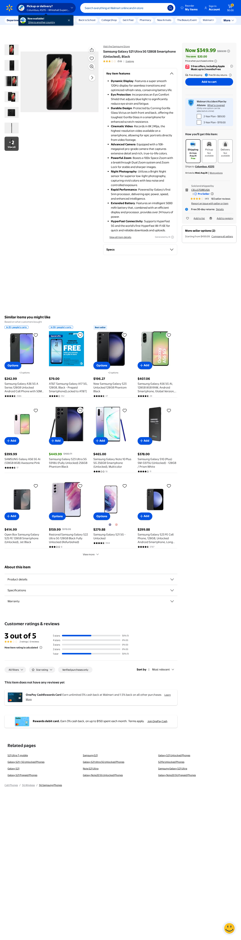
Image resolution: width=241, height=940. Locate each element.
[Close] (69, 20)
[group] (118, 61)
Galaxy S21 (13, 768)
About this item (18, 567)
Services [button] (38, 20)
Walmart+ (208, 19)
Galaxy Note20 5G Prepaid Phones (177, 775)
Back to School (87, 19)
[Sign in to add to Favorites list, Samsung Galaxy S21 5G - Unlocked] (125, 486)
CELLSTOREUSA (200, 189)
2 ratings (130, 61)
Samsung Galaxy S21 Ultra (172, 768)
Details (220, 209)
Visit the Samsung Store (116, 46)
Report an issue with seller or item (209, 203)
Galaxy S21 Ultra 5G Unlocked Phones (103, 761)
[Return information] (229, 75)
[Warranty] (172, 601)
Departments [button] (14, 20)
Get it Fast (128, 19)
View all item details (120, 237)
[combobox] (127, 8)
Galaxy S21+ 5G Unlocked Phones (26, 761)
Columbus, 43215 (204, 166)
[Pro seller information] (212, 193)
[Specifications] (172, 590)
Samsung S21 (90, 755)
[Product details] (172, 579)
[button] (189, 8)
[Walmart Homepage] (9, 8)
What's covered (216, 105)
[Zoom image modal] (91, 66)
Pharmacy (145, 19)
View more (89, 554)
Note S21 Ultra (90, 768)
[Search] (170, 8)
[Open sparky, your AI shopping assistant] (229, 928)
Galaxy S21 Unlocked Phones (174, 755)
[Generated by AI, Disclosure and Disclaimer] (172, 237)
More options (216, 173)
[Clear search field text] (161, 8)
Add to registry (225, 218)
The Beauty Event (187, 19)
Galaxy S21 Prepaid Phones (22, 775)
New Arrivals (164, 19)
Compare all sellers (222, 236)
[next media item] (92, 77)
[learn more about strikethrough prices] (228, 51)
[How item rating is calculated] (40, 647)
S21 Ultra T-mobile (18, 755)
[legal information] (215, 61)
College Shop (109, 19)
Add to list (199, 218)
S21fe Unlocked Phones (171, 761)
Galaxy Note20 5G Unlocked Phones (103, 775)
